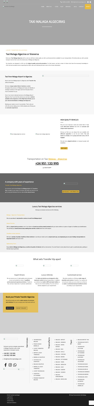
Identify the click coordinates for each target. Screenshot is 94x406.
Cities (56, 6)
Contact (81, 6)
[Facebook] (88, 2)
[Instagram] (90, 2)
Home (42, 6)
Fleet (61, 6)
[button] (6, 134)
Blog (75, 6)
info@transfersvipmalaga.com (79, 2)
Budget (88, 6)
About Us (48, 6)
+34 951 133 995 (66, 2)
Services (68, 6)
